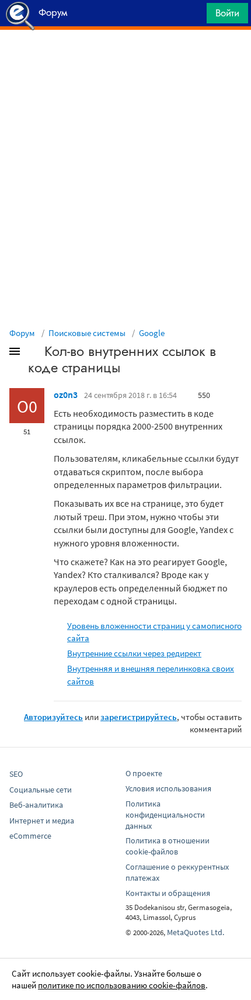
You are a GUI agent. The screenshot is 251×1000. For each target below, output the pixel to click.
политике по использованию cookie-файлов (121, 985)
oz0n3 (66, 394)
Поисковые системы (87, 332)
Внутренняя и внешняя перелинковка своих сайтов (150, 674)
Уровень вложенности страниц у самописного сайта (154, 631)
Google (152, 332)
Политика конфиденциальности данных (165, 814)
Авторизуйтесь (53, 716)
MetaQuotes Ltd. (195, 932)
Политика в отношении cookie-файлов (168, 846)
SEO (16, 774)
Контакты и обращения (168, 893)
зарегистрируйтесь (138, 716)
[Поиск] (194, 16)
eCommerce (30, 836)
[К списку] (34, 354)
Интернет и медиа (41, 820)
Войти (227, 13)
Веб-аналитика (36, 805)
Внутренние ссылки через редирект (134, 653)
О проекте (144, 773)
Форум (22, 332)
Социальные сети (40, 789)
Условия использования (168, 788)
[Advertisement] (125, 59)
